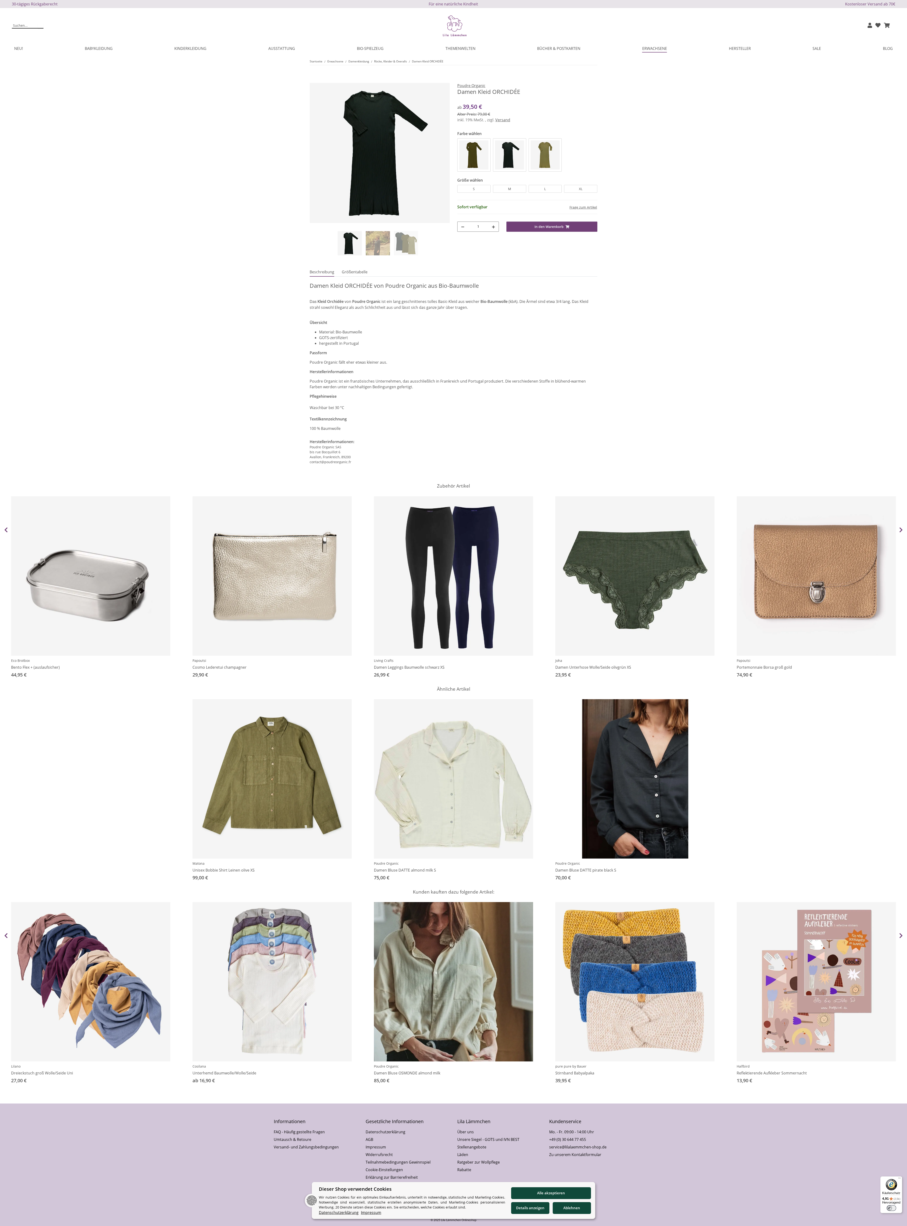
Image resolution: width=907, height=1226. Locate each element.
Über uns (465, 1131)
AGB (369, 1139)
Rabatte (464, 1169)
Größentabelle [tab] (355, 272)
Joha (558, 660)
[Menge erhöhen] (493, 226)
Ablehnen (571, 1207)
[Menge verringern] (463, 226)
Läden (462, 1154)
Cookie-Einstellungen (384, 1169)
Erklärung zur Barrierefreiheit (392, 1177)
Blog (888, 48)
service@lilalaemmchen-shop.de (578, 1147)
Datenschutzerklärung (385, 1131)
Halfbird (743, 1066)
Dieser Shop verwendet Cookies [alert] (355, 1189)
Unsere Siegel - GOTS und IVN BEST (488, 1139)
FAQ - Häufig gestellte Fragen (299, 1131)
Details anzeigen (530, 1207)
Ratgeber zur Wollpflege (478, 1162)
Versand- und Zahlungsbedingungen (306, 1147)
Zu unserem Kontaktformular (575, 1154)
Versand (502, 119)
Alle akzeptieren (551, 1193)
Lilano (16, 1066)
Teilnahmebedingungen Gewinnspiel (398, 1162)
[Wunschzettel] (878, 26)
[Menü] (899, 1179)
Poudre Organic (386, 863)
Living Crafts (384, 660)
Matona (199, 863)
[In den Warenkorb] (313, 80)
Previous (6, 530)
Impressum (376, 1147)
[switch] (891, 1208)
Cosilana (199, 1066)
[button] (870, 26)
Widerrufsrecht (379, 1154)
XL (580, 189)
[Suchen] (40, 26)
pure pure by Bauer (570, 1066)
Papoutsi (199, 660)
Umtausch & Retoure (292, 1139)
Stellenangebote (471, 1147)
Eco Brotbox (20, 660)
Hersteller (740, 48)
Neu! (18, 48)
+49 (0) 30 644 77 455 (567, 1139)
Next (901, 530)
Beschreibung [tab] (322, 272)
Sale (817, 48)
